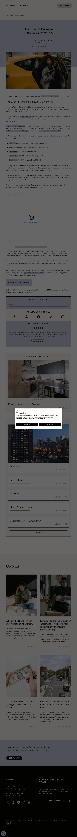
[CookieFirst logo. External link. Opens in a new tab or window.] (17, 411)
